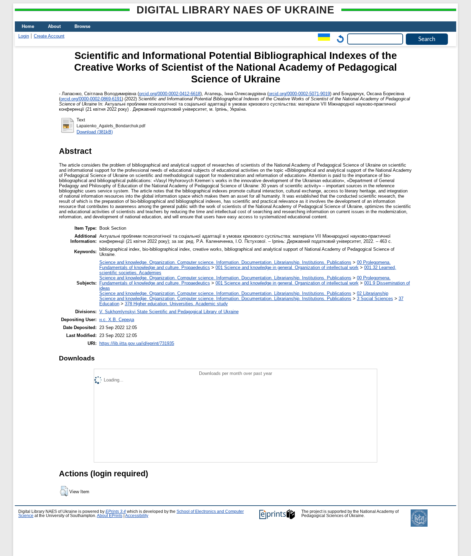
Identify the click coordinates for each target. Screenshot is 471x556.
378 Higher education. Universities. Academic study (176, 303)
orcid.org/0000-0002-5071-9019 (299, 93)
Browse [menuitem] (82, 26)
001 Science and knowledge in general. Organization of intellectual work (287, 267)
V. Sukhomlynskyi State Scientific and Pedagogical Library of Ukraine (169, 311)
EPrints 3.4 (116, 511)
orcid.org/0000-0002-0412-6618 (169, 93)
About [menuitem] (54, 26)
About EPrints (109, 516)
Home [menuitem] (28, 26)
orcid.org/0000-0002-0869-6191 (91, 98)
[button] (64, 491)
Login (23, 36)
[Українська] (322, 38)
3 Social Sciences (375, 298)
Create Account (49, 36)
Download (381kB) (95, 132)
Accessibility (136, 516)
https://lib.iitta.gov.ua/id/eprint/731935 (136, 343)
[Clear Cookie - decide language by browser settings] (338, 38)
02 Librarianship (372, 293)
